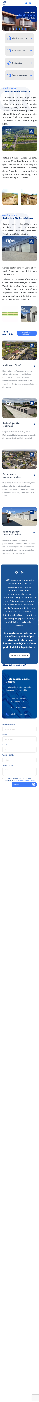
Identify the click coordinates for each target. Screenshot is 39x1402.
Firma (4, 735)
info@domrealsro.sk (19, 714)
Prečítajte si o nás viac (18, 655)
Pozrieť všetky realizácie (26, 333)
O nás (21, 23)
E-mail (5, 745)
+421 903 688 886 (18, 707)
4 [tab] (22, 29)
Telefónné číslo (8, 755)
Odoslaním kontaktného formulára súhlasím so (20, 779)
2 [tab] (16, 29)
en (30, 3)
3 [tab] (19, 29)
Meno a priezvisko (9, 724)
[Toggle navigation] (34, 3)
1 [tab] (13, 29)
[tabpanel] (19, 18)
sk (26, 3)
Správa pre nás (8, 765)
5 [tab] (25, 29)
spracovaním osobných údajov (25, 780)
